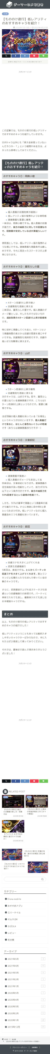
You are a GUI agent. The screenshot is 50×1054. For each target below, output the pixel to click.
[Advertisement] (25, 99)
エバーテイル (14, 912)
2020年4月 (26, 999)
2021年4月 (26, 965)
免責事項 (35, 1047)
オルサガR (13, 919)
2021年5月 (26, 959)
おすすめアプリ (15, 905)
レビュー (12, 933)
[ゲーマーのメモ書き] (25, 6)
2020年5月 (26, 993)
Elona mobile (14, 899)
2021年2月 (26, 979)
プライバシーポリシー (19, 1047)
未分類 (5, 14)
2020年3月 (26, 1006)
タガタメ (12, 926)
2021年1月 (26, 986)
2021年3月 (26, 972)
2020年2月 (26, 1013)
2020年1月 (26, 1020)
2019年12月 (26, 1027)
